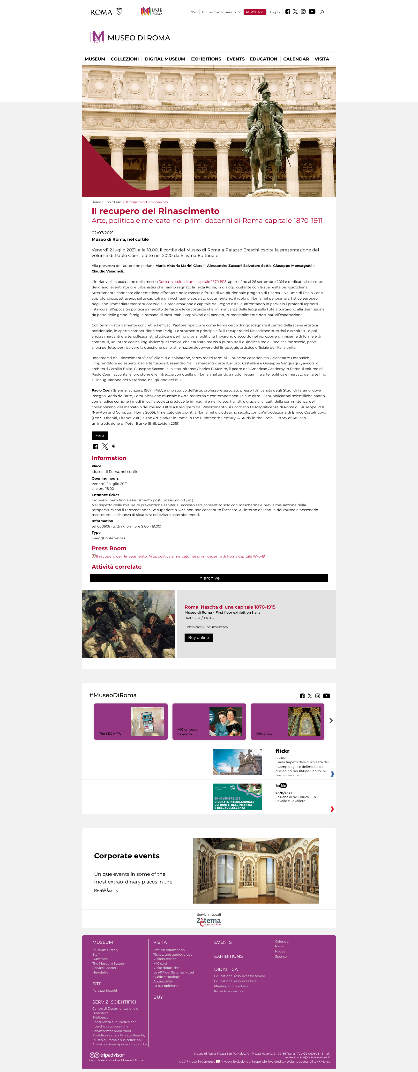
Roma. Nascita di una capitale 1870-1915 (192, 281)
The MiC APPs (110, 733)
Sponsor (281, 956)
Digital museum (165, 59)
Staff (95, 954)
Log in (275, 12)
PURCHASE (255, 12)
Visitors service (164, 959)
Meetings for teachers (231, 986)
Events (236, 59)
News (279, 946)
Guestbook (101, 959)
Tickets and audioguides (172, 954)
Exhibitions (206, 59)
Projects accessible (229, 991)
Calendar (296, 59)
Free (99, 435)
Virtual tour (265, 733)
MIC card (160, 963)
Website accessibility (301, 1061)
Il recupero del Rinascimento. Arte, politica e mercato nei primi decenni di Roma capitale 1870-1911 (182, 556)
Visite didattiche (166, 968)
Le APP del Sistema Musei (173, 972)
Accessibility (163, 981)
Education (263, 59)
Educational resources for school (239, 976)
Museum (95, 59)
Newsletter (101, 972)
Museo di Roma (139, 37)
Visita (322, 59)
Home (96, 202)
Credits (279, 1061)
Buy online (198, 637)
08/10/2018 (302, 767)
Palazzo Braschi (104, 990)
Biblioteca (100, 1017)
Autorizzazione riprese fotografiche (119, 1044)
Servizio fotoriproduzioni (111, 1031)
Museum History (105, 950)
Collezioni (125, 59)
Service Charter (104, 968)
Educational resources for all (236, 981)
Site (97, 984)
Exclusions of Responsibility (252, 1061)
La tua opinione (165, 986)
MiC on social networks (188, 731)
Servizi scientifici (114, 1002)
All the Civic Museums (219, 12)
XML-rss (324, 1061)
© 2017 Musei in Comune (196, 1061)
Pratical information (169, 950)
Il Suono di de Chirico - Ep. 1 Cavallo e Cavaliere (297, 799)
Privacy (225, 1061)
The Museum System (108, 963)
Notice (280, 951)
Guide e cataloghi (167, 977)
